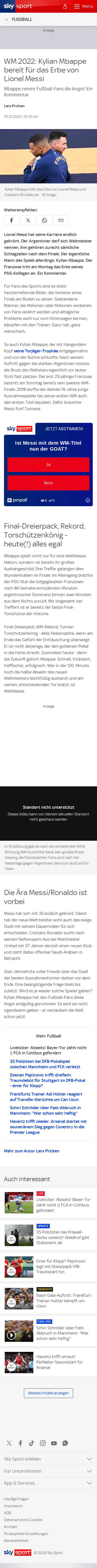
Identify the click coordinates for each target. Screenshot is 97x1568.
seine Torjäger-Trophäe (36, 350)
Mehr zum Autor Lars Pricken (31, 1150)
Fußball (22, 19)
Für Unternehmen (22, 1471)
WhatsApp (65, 1443)
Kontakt (10, 1527)
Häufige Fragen (16, 1499)
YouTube (54, 1443)
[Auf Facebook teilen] (11, 220)
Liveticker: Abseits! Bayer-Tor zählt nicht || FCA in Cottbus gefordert (48, 1050)
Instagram (43, 1443)
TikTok (31, 1443)
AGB (7, 1513)
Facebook (20, 1443)
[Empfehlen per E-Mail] (60, 220)
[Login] (65, 6)
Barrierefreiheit (16, 1540)
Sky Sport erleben (22, 1459)
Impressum (13, 1506)
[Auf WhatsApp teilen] (44, 220)
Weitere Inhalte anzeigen (48, 1393)
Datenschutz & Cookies (23, 1520)
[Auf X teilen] (28, 220)
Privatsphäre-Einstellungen (26, 1534)
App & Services (19, 1483)
